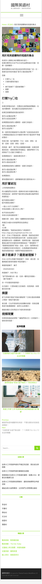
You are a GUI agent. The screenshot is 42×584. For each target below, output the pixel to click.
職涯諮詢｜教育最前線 (10, 540)
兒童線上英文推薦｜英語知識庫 (13, 547)
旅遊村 (4, 520)
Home (4, 24)
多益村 (4, 504)
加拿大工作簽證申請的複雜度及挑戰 (15, 471)
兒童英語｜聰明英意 (9, 551)
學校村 (4, 512)
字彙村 (4, 508)
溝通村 (4, 524)
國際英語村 (20, 5)
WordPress (32, 573)
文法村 (10, 24)
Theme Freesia (23, 573)
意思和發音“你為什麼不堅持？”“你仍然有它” (21, 383)
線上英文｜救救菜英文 (10, 555)
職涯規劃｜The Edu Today (11, 544)
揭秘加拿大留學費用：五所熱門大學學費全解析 (19, 488)
